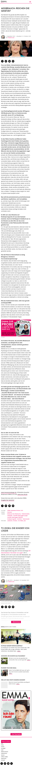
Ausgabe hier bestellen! (7, 500)
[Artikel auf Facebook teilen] (2, 61)
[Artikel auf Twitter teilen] (6, 61)
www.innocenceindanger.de (8, 492)
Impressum (3, 758)
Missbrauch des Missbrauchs (14, 514)
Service (2, 755)
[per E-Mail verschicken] (9, 61)
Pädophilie (9, 515)
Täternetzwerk (26, 519)
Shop (2, 744)
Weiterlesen (16, 622)
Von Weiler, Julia (22, 520)
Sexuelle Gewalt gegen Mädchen (15, 517)
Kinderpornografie (11, 519)
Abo (2, 743)
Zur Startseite (16, 734)
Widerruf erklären (6, 741)
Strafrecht (19, 519)
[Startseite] (16, 2)
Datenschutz (4, 753)
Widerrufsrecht (4, 751)
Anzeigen (3, 748)
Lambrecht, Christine (12, 520)
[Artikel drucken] (13, 61)
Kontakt (3, 760)
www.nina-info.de (22, 494)
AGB (2, 750)
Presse (2, 746)
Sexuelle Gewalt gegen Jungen (20, 515)
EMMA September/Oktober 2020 (15, 510)
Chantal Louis (11, 37)
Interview (9, 512)
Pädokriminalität (25, 514)
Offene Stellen (4, 756)
